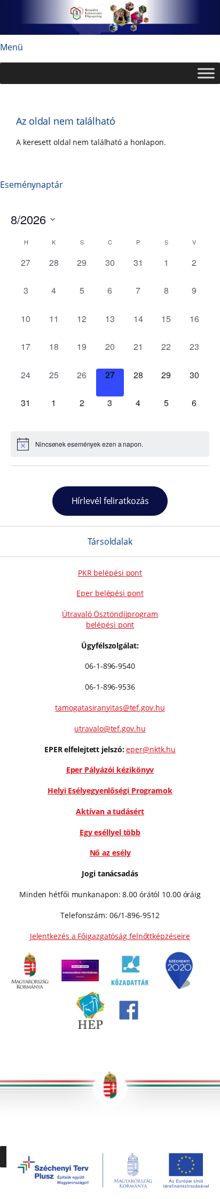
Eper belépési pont (109, 593)
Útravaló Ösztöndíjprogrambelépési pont (110, 619)
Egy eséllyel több (110, 832)
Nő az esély (110, 852)
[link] (30, 986)
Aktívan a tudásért (110, 811)
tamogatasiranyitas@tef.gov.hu (109, 707)
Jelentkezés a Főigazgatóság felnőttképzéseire (110, 936)
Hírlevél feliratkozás (110, 501)
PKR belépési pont (110, 573)
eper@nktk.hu (151, 749)
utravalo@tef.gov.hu (109, 728)
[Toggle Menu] (206, 73)
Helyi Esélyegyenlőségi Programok (110, 790)
